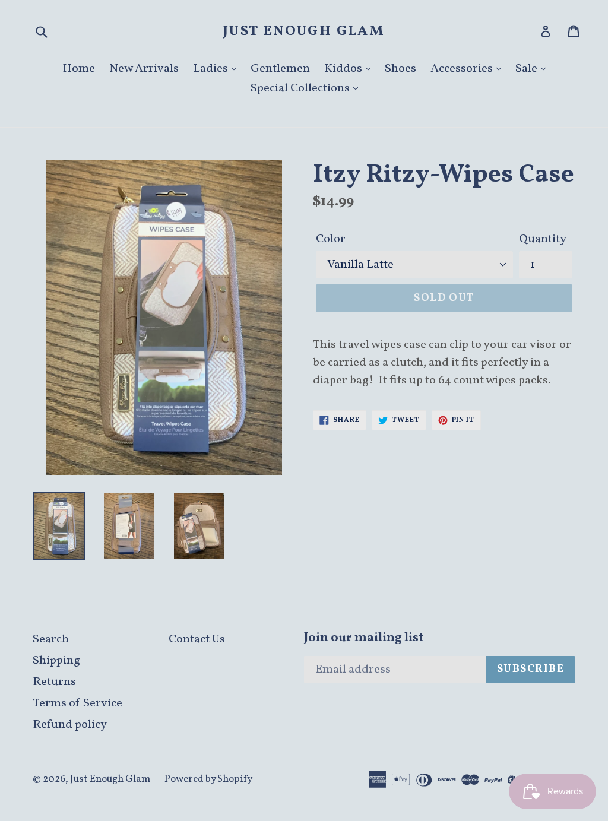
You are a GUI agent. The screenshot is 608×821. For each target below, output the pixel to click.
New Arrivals (144, 69)
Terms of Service (77, 703)
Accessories (462, 69)
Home (78, 69)
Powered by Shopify (208, 779)
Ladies (211, 69)
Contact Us (197, 639)
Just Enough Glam (304, 31)
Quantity (542, 239)
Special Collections (301, 88)
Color (331, 239)
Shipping (56, 660)
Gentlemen (280, 69)
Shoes (400, 69)
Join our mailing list (363, 637)
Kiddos (344, 69)
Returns (54, 682)
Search (51, 639)
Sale (527, 69)
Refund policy (70, 725)
